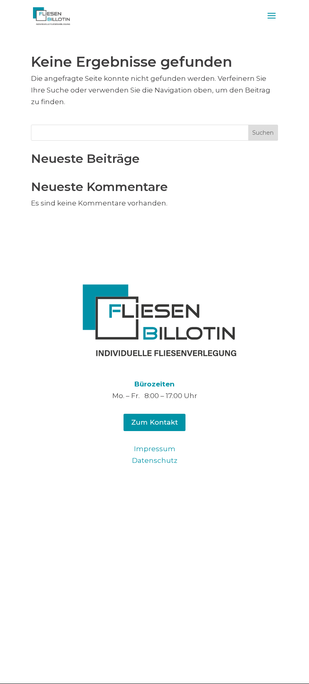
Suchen (263, 132)
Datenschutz (154, 460)
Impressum (154, 449)
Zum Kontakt (154, 422)
